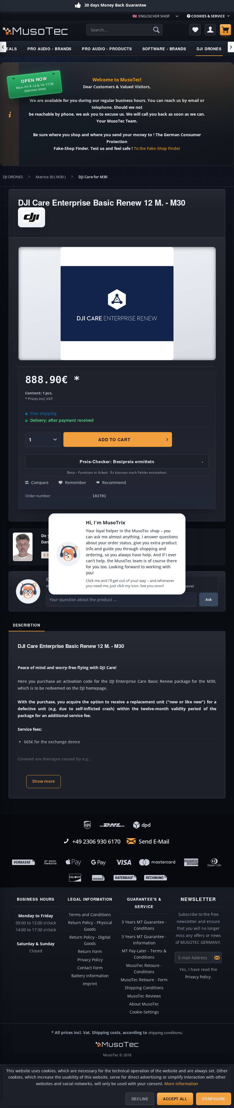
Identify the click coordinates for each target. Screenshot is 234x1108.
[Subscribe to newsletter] (217, 957)
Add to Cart (114, 439)
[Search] (156, 29)
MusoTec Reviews (144, 996)
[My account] (210, 29)
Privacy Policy (90, 959)
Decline (140, 1098)
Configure (213, 1098)
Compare (39, 482)
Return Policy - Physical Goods (90, 926)
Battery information (90, 975)
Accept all (175, 1098)
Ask (208, 599)
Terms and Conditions (90, 914)
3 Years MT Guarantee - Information (144, 940)
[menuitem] (208, 16)
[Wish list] (195, 29)
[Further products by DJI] (31, 217)
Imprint (90, 983)
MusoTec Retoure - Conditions (144, 968)
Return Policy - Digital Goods (89, 940)
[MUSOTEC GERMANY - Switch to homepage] (35, 31)
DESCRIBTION (26, 625)
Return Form (90, 951)
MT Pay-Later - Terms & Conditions (144, 954)
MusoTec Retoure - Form (144, 979)
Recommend (113, 482)
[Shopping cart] (225, 29)
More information (181, 1083)
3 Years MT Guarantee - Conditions (144, 925)
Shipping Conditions (144, 987)
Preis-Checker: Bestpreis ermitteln (141, 461)
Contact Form (90, 967)
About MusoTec (144, 1004)
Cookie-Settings (144, 1012)
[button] (43, 781)
